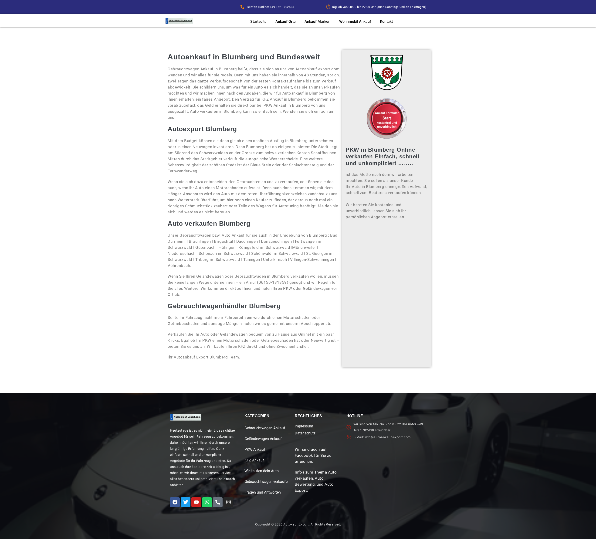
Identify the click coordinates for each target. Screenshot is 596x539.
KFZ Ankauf (254, 460)
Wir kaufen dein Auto (261, 471)
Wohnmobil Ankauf (355, 21)
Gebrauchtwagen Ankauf (264, 428)
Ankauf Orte (285, 21)
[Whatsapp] (207, 502)
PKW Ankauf (254, 449)
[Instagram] (228, 502)
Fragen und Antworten (262, 492)
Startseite (258, 21)
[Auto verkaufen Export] (185, 417)
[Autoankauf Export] (179, 21)
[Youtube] (196, 502)
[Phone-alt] (218, 502)
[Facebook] (175, 502)
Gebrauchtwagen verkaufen (267, 481)
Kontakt (386, 21)
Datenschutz (305, 433)
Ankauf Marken (317, 21)
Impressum (304, 426)
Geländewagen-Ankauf (263, 439)
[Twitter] (185, 502)
